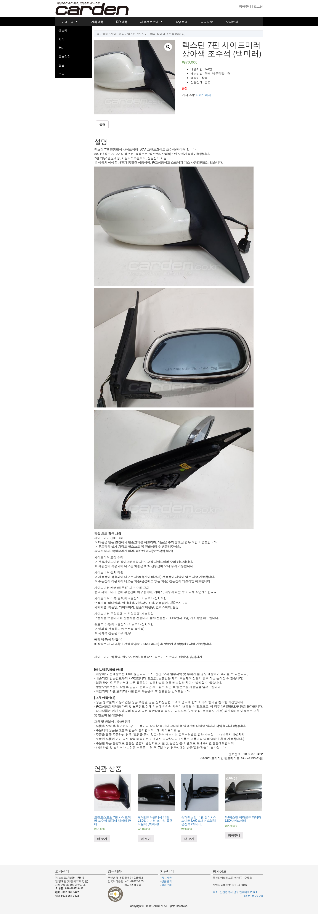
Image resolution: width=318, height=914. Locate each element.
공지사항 (207, 21)
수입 (61, 73)
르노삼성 (64, 56)
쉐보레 (62, 30)
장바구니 (245, 6)
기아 (61, 39)
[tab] (102, 124)
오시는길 (232, 21)
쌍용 (61, 65)
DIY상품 (121, 21)
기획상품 (97, 21)
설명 (102, 124)
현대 (61, 47)
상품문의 (166, 881)
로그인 (258, 6)
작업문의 (182, 21)
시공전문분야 (149, 21)
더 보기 (102, 838)
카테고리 (68, 21)
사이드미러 (118, 34)
